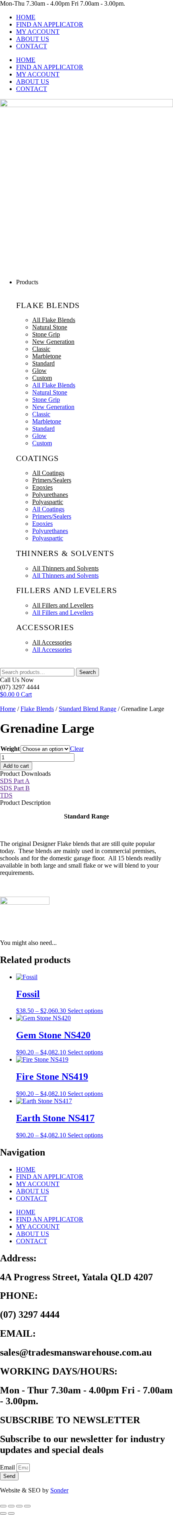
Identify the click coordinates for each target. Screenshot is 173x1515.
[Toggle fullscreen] (11, 1506)
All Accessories (52, 642)
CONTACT (31, 46)
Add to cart (16, 766)
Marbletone (46, 356)
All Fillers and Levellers (62, 605)
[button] (94, 282)
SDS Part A (15, 780)
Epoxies (42, 487)
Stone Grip (46, 334)
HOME (25, 17)
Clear (77, 748)
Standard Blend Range (87, 708)
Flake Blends (37, 708)
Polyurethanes (50, 494)
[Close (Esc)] (27, 1506)
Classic (41, 348)
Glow (39, 370)
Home (8, 708)
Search (87, 672)
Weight (10, 748)
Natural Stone (49, 327)
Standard (43, 363)
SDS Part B (15, 788)
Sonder (59, 1490)
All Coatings (48, 472)
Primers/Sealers (51, 480)
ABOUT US (32, 38)
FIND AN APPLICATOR (49, 24)
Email (8, 1467)
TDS (6, 795)
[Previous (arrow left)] (3, 1513)
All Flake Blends (53, 319)
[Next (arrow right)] (11, 1513)
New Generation (53, 341)
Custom (42, 377)
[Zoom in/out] (3, 1506)
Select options (85, 1010)
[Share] (19, 1506)
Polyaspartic (47, 501)
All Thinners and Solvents (65, 568)
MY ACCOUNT (38, 31)
